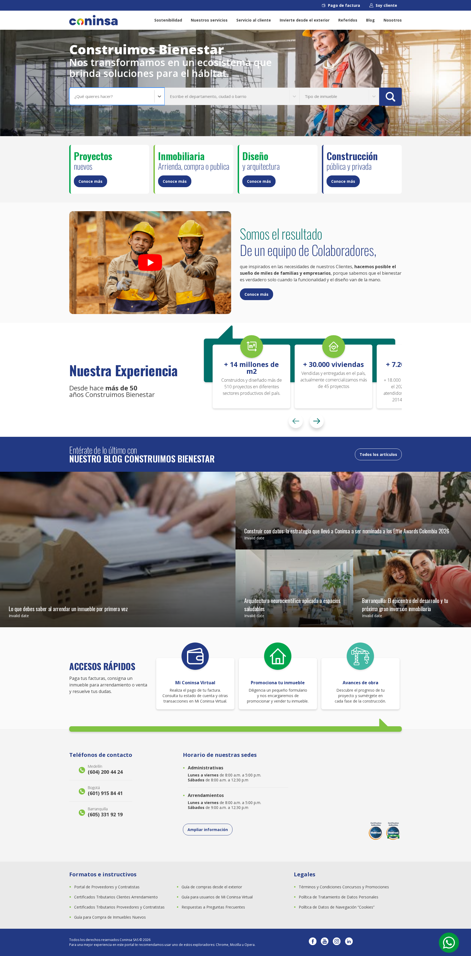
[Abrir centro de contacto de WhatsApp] (449, 943)
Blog (370, 20)
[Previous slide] (296, 421)
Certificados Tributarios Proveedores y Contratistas (119, 907)
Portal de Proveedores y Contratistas (107, 886)
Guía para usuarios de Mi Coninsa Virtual (217, 897)
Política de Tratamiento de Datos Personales (338, 897)
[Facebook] (312, 942)
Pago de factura (344, 5)
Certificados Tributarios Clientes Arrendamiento (116, 897)
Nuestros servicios (209, 20)
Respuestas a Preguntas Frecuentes (213, 907)
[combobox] (75, 96)
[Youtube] (324, 942)
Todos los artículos (378, 454)
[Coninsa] (93, 20)
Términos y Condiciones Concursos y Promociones (344, 886)
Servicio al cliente (253, 20)
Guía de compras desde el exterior (212, 886)
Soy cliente (386, 5)
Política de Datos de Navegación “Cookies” (337, 907)
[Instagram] (336, 942)
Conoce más (90, 181)
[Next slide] (317, 421)
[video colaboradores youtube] (150, 262)
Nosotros (393, 20)
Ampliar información (208, 829)
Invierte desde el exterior (305, 20)
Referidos (347, 20)
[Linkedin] (349, 942)
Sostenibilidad (168, 20)
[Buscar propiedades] (390, 97)
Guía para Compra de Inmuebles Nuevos (110, 917)
